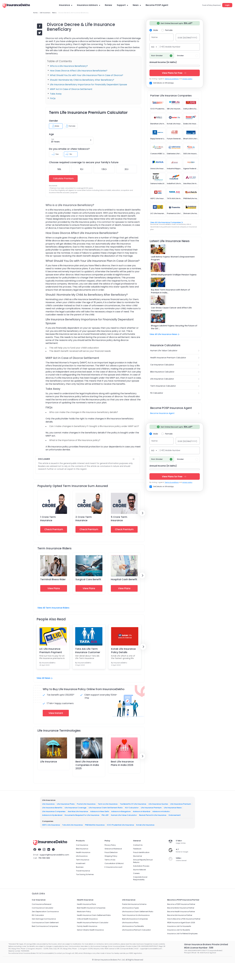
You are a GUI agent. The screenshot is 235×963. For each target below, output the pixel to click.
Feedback (137, 849)
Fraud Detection (111, 852)
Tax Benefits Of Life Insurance (133, 804)
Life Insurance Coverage (75, 807)
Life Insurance (48, 761)
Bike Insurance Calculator (162, 371)
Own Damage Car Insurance (44, 919)
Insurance (64, 5)
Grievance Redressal (113, 849)
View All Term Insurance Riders (53, 607)
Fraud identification (141, 852)
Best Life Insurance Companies (135, 919)
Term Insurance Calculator (163, 386)
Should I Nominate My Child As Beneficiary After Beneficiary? (82, 79)
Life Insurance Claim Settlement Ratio (106, 807)
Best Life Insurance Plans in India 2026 (122, 763)
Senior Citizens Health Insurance (90, 930)
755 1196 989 (44, 858)
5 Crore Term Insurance (119, 518)
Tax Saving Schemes (85, 874)
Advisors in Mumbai (141, 811)
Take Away (56, 93)
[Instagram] (44, 850)
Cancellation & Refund (114, 863)
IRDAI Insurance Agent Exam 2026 (181, 922)
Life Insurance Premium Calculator (136, 930)
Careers (136, 873)
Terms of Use (110, 860)
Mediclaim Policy (84, 911)
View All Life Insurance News (163, 334)
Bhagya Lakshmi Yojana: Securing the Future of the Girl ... (174, 327)
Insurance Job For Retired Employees (182, 933)
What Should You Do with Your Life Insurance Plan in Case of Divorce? (86, 75)
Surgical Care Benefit (88, 579)
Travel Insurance (83, 871)
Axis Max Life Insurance (78, 811)
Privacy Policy (110, 845)
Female (169, 30)
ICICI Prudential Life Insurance (120, 825)
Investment (80, 863)
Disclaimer (137, 856)
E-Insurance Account (113, 867)
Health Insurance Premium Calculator (168, 357)
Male (155, 30)
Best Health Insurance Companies (91, 908)
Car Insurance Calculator (162, 364)
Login (227, 5)
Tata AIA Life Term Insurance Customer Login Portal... (87, 650)
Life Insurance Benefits (52, 807)
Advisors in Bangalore (121, 811)
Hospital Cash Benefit (124, 579)
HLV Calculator (132, 807)
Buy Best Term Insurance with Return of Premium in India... (170, 291)
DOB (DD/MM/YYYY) (187, 37)
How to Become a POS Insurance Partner (183, 919)
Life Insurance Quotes (158, 804)
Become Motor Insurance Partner (180, 908)
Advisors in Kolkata (160, 811)
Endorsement (175, 815)
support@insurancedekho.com (54, 854)
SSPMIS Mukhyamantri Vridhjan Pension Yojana (173, 274)
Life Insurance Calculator (162, 378)
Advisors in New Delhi (99, 811)
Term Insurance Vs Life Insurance (135, 915)
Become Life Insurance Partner (179, 915)
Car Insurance (82, 845)
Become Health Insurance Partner (181, 911)
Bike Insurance (82, 849)
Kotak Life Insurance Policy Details (123, 650)
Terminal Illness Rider (53, 579)
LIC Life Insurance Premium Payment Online (50, 650)
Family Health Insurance (87, 926)
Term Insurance (82, 860)
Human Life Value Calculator (163, 350)
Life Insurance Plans (66, 804)
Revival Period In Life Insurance (152, 815)
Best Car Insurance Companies (45, 926)
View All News (43, 678)
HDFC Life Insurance (51, 825)
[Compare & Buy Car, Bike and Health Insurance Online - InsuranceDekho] (16, 6)
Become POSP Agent (157, 5)
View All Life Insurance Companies (165, 222)
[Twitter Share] (40, 32)
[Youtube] (39, 850)
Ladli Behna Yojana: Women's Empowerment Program (173, 258)
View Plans (53, 588)
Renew (108, 5)
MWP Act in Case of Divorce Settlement (71, 89)
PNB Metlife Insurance (95, 825)
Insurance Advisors (87, 5)
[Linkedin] (48, 850)
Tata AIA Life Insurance (72, 825)
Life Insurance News (173, 807)
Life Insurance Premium (180, 804)
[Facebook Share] (40, 26)
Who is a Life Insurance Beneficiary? (69, 66)
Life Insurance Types (130, 908)
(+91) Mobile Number (170, 46)
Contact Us (138, 845)
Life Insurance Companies (53, 811)
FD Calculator (156, 393)
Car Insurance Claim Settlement (45, 922)
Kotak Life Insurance (145, 825)
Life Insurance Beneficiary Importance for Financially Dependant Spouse (88, 84)
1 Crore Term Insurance (48, 518)
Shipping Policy (111, 856)
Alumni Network (139, 869)
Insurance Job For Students (178, 930)
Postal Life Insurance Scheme (134, 904)
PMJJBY (105, 815)
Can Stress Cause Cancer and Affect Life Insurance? (171, 309)
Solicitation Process (141, 866)
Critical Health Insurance (87, 919)
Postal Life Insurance (86, 804)
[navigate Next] (142, 513)
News (136, 5)
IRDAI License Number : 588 (198, 947)
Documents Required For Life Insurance (82, 815)
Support (121, 5)
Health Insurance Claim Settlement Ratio (94, 915)
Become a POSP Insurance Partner (181, 904)
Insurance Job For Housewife (179, 926)
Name (154, 37)
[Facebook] (34, 850)
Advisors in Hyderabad (52, 815)
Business (80, 867)
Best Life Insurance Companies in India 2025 (87, 765)
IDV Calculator (38, 915)
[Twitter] (53, 850)
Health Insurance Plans (86, 904)
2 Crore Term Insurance (83, 518)
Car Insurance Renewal (41, 904)
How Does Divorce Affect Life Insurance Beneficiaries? (78, 70)
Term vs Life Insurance (108, 804)
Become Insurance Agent (162, 413)
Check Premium (53, 529)
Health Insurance (83, 852)
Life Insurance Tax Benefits (133, 926)
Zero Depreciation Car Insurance (45, 911)
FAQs (52, 98)
